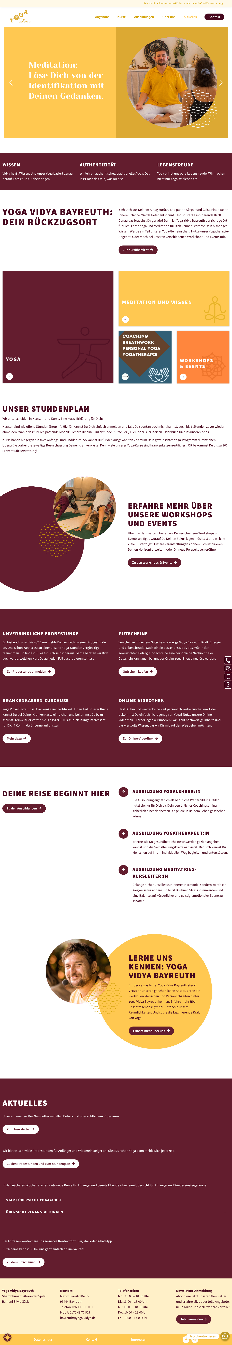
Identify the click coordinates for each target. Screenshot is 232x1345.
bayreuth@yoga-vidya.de (78, 1318)
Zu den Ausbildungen (22, 808)
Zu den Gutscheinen (21, 1262)
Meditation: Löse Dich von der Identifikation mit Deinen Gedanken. (66, 80)
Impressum (139, 1339)
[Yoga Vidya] (20, 15)
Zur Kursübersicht (136, 250)
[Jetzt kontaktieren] (225, 1336)
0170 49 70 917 (80, 1312)
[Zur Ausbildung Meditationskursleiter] (123, 870)
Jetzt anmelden (191, 1319)
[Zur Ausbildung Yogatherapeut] (123, 834)
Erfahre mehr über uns (149, 1031)
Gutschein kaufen (136, 671)
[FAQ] (228, 685)
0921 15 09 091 (82, 1307)
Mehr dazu (14, 738)
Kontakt (91, 1339)
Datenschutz (43, 1339)
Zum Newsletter (19, 1129)
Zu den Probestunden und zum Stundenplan (39, 1163)
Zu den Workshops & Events (152, 562)
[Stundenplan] (228, 668)
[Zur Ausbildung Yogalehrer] (123, 792)
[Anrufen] (228, 660)
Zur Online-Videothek (138, 738)
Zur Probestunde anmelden (27, 671)
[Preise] (228, 676)
